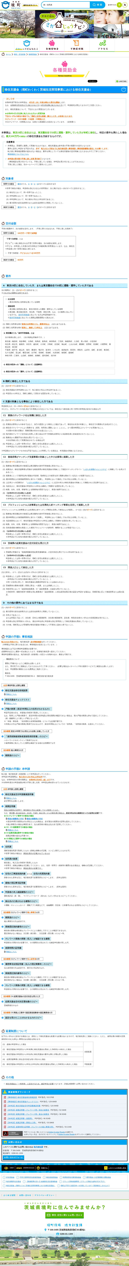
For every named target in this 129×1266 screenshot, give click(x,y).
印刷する (44, 1168)
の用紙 (16, 819)
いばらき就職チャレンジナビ (95, 469)
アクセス (102, 45)
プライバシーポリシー (44, 1195)
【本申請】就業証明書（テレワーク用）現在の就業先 (28, 1110)
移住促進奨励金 (52, 1177)
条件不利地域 (23, 315)
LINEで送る (121, 81)
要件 (19, 184)
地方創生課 (38, 1147)
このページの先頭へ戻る (117, 1168)
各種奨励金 (51, 45)
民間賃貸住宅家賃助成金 (72, 1177)
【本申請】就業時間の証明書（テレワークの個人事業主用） (31, 1127)
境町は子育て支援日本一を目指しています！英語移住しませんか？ (85, 1186)
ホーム (8, 54)
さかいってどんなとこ (26, 45)
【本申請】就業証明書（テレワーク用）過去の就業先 (28, 1114)
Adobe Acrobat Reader (57, 1132)
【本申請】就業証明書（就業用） (20, 1118)
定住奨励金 (10, 1177)
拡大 (124, 5)
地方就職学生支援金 (13, 1181)
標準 (119, 5)
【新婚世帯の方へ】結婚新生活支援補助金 (41, 1181)
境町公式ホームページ (20, 5)
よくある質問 (9, 1195)
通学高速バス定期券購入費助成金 (98, 1177)
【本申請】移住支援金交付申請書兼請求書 (23, 1106)
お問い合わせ (25, 1195)
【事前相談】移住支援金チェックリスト (23, 1102)
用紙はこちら (11, 694)
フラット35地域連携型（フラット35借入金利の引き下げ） (84, 1181)
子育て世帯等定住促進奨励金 (30, 1177)
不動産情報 (77, 45)
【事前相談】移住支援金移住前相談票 (22, 1097)
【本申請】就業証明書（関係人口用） (22, 1123)
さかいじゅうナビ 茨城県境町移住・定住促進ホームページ (64, 24)
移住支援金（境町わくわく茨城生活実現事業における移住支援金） (30, 1186)
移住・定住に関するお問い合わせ (64, 1215)
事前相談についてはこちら (18, 154)
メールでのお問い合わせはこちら (13, 1157)
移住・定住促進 (19, 54)
